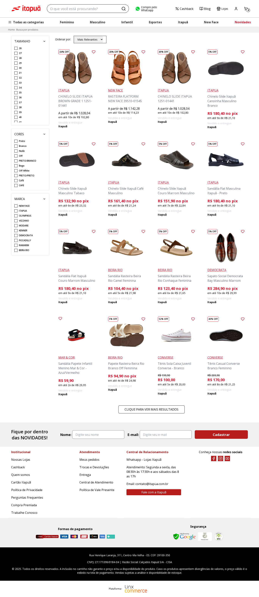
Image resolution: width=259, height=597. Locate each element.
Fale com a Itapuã (153, 492)
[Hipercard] (84, 536)
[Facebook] (213, 458)
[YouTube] (227, 458)
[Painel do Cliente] (236, 9)
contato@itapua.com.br (151, 484)
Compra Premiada (24, 505)
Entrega (85, 475)
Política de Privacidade (26, 490)
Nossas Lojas (20, 460)
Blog (207, 9)
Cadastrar (221, 434)
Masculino (97, 22)
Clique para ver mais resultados (151, 409)
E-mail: (133, 434)
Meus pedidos (89, 460)
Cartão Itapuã (21, 482)
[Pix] (111, 536)
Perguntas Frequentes (27, 497)
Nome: (65, 434)
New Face (211, 22)
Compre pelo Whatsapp (149, 9)
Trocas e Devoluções (94, 467)
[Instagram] (220, 458)
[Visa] (64, 536)
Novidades (243, 22)
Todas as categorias (28, 22)
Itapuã (183, 22)
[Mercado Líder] (204, 536)
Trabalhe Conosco (24, 513)
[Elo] (94, 536)
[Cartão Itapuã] (47, 536)
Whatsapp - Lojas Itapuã (143, 460)
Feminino (67, 22)
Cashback (186, 9)
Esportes (155, 22)
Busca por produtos (27, 29)
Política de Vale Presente (96, 490)
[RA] (218, 536)
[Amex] (102, 536)
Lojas (224, 8)
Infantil (127, 22)
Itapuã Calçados (26, 9)
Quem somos (20, 475)
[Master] (74, 536)
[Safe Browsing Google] (184, 536)
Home (11, 29)
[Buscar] (123, 8)
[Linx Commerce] (136, 588)
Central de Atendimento (96, 482)
